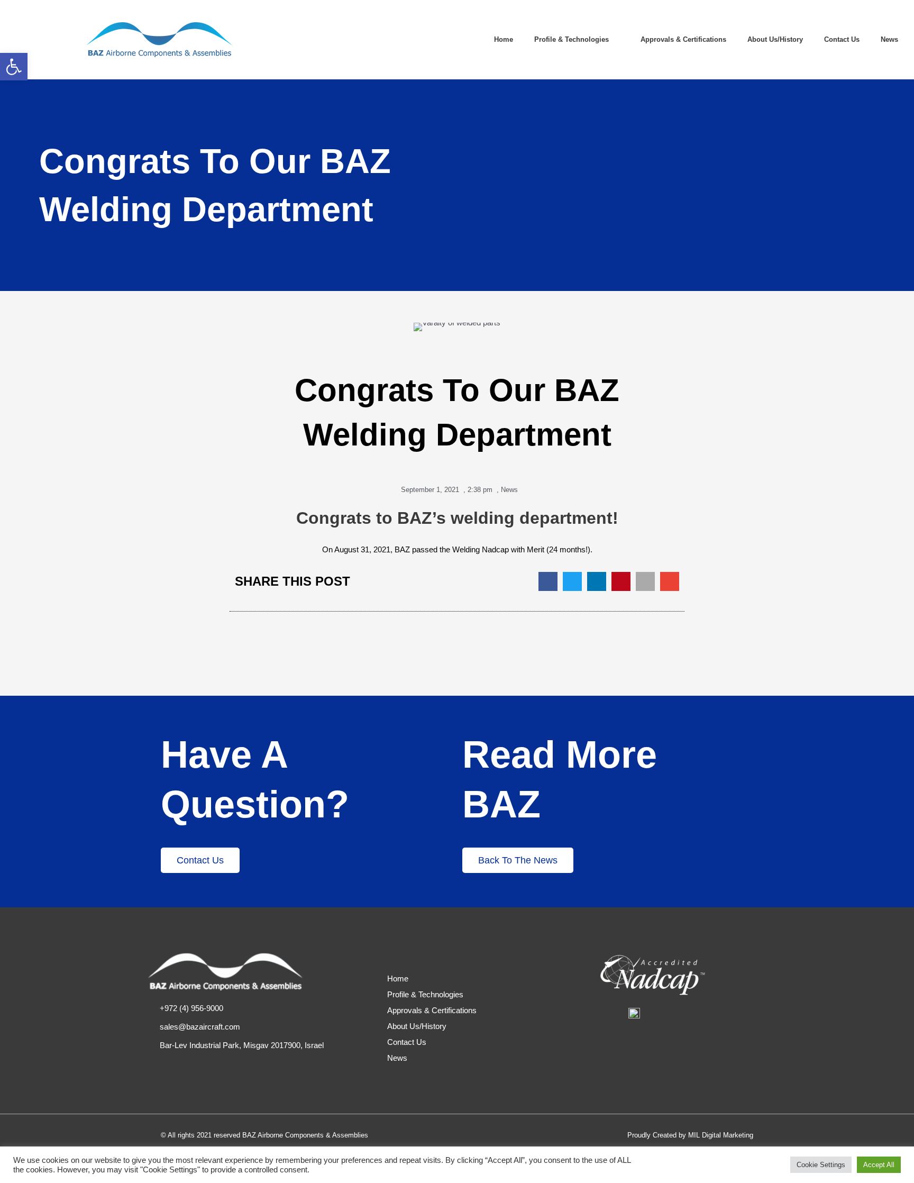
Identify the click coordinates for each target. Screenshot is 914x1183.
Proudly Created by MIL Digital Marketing (690, 1135)
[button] (547, 581)
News (889, 39)
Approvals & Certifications (683, 39)
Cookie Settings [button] (821, 1165)
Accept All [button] (878, 1165)
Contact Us (842, 39)
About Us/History (775, 39)
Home (503, 39)
